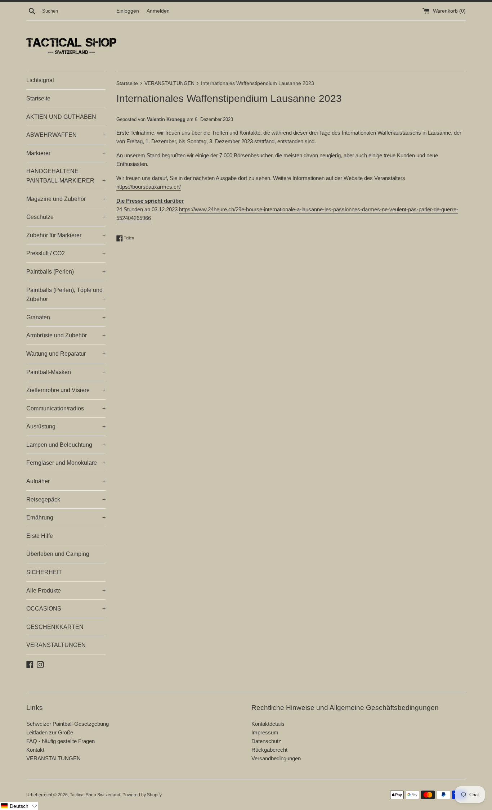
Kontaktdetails (268, 724)
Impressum (264, 732)
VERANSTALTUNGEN (56, 645)
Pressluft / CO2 (66, 253)
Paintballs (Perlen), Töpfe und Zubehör (66, 294)
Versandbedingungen (276, 758)
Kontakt (35, 750)
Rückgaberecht (269, 750)
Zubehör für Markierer (66, 235)
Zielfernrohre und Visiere (66, 390)
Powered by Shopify (142, 794)
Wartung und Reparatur (66, 354)
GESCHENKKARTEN (55, 627)
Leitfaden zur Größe (49, 732)
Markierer (66, 153)
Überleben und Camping (57, 554)
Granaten (66, 317)
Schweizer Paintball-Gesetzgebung (67, 724)
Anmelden (158, 11)
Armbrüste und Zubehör (66, 335)
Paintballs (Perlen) (66, 272)
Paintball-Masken (66, 372)
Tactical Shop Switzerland (95, 794)
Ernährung (66, 517)
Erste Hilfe (39, 536)
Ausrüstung (66, 426)
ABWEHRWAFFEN (66, 135)
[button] (19, 806)
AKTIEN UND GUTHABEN (61, 117)
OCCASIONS (66, 609)
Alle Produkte (66, 591)
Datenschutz (266, 741)
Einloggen (127, 11)
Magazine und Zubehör (66, 199)
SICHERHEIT (44, 572)
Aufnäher (66, 481)
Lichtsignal (40, 80)
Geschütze (66, 217)
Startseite (38, 98)
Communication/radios (66, 408)
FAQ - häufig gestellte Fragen (60, 741)
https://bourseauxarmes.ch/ (148, 187)
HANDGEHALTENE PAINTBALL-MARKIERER (66, 176)
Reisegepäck (66, 499)
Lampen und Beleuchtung (66, 445)
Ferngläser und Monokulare (66, 463)
